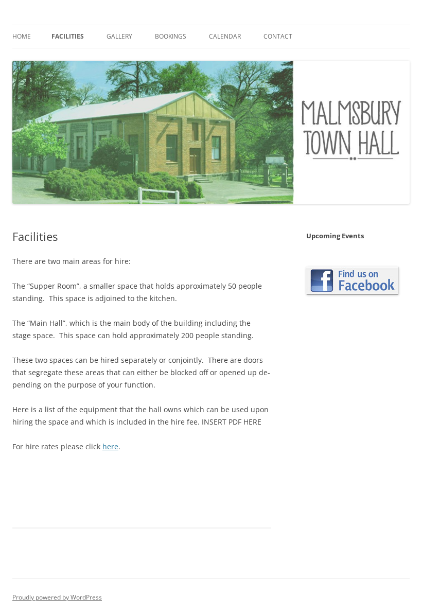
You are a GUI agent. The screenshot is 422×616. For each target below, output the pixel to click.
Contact (277, 36)
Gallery (119, 36)
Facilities (67, 36)
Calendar (225, 36)
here (110, 446)
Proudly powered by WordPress (57, 597)
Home (21, 36)
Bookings (170, 36)
